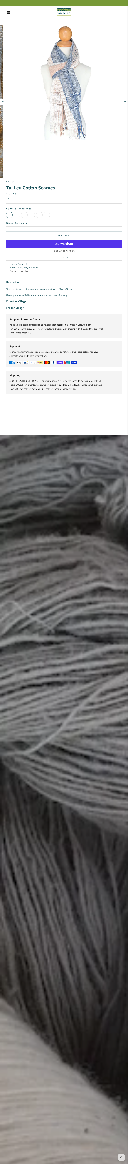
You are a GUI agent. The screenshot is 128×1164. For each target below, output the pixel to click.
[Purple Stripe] (32, 215)
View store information (19, 271)
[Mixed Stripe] (39, 215)
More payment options (64, 251)
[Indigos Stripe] (47, 215)
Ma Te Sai (10, 182)
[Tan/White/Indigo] (9, 215)
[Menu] (8, 12)
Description (13, 282)
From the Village (16, 301)
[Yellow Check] (24, 215)
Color (9, 208)
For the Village (15, 308)
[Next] (125, 102)
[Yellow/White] (17, 215)
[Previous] (3, 102)
